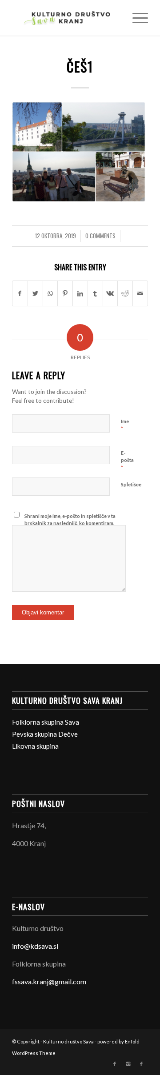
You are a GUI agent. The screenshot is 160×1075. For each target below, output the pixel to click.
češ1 (80, 66)
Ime (125, 425)
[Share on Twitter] (35, 293)
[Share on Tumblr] (95, 293)
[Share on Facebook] (20, 293)
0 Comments (100, 236)
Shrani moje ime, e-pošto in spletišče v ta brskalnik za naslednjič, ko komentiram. (70, 519)
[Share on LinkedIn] (80, 293)
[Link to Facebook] (114, 1064)
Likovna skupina (35, 746)
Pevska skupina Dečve (45, 734)
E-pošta (127, 460)
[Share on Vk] (110, 293)
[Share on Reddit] (125, 293)
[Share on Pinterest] (65, 293)
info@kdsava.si (35, 946)
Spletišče (131, 484)
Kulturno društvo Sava (68, 1041)
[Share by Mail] (140, 293)
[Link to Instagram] (128, 1064)
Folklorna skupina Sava (45, 722)
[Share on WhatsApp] (50, 293)
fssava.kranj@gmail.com (49, 981)
